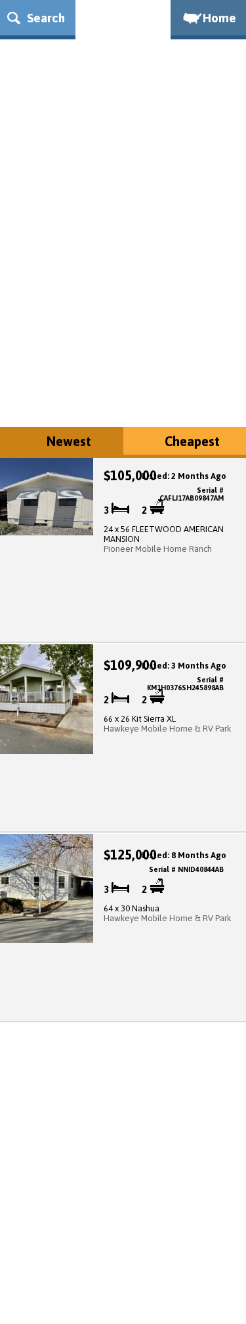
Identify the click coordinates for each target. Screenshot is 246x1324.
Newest (69, 441)
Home (219, 17)
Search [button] (44, 17)
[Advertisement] (123, 288)
